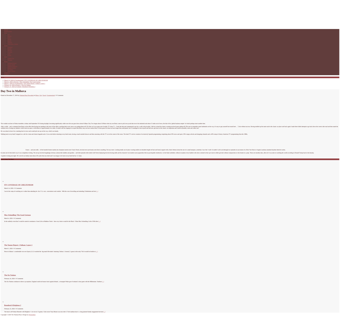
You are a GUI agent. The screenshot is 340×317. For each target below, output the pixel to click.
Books (9, 36)
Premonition (32, 314)
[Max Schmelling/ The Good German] (14, 211)
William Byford (12, 63)
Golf (9, 53)
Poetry (9, 41)
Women (10, 60)
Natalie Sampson (12, 66)
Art (9, 34)
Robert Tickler (12, 68)
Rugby (10, 49)
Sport (5, 45)
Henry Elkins (11, 71)
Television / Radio (13, 44)
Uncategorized (51, 95)
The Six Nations (17, 85)
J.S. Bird (10, 69)
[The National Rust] (27, 27)
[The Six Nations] (17, 272)
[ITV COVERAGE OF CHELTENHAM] (17, 181)
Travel (44, 95)
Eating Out (11, 58)
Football (10, 47)
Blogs (6, 61)
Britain (6, 30)
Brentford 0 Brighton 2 (19, 86)
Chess (9, 55)
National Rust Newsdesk (27, 95)
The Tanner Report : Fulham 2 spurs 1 (24, 83)
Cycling (10, 52)
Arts (5, 33)
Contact (6, 74)
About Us (7, 73)
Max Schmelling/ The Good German (22, 82)
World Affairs (8, 31)
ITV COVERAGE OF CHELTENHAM (26, 80)
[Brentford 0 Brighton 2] (17, 302)
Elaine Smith (11, 65)
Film (9, 37)
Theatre (10, 42)
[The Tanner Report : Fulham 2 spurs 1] (12, 241)
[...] (97, 191)
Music (9, 39)
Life (5, 57)
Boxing (10, 50)
